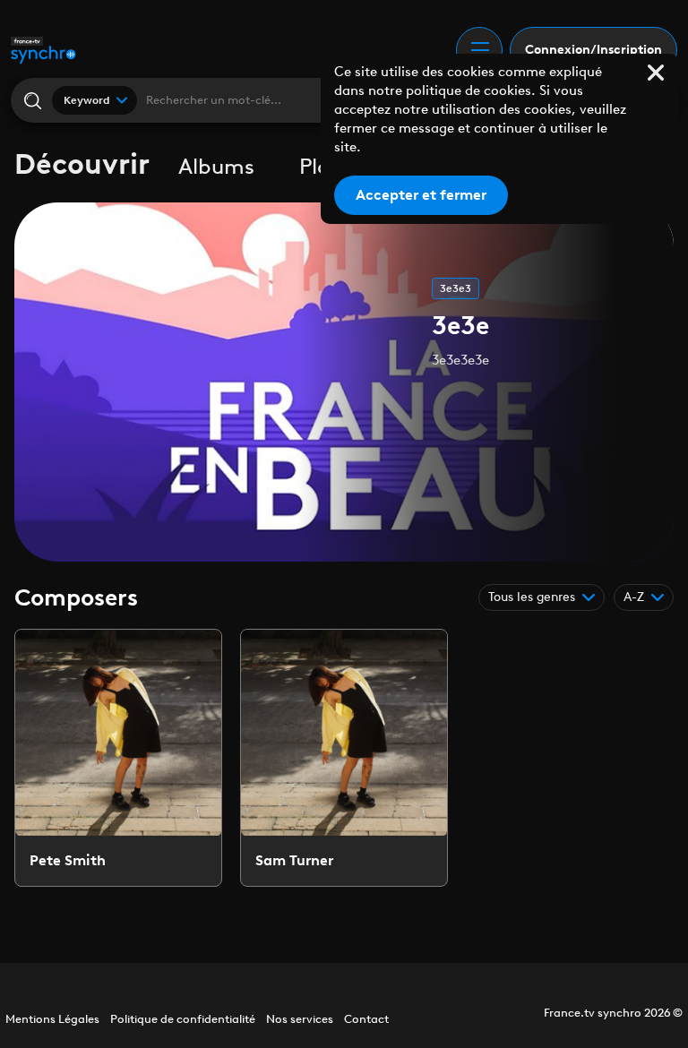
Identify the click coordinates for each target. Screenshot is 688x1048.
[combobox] (94, 100)
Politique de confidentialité (182, 1019)
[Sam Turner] (344, 758)
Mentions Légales (52, 1019)
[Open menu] (479, 50)
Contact (366, 1019)
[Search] (32, 101)
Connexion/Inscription (593, 49)
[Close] (656, 72)
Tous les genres (531, 597)
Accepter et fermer (421, 194)
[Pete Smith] (118, 758)
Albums (216, 166)
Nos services (299, 1019)
